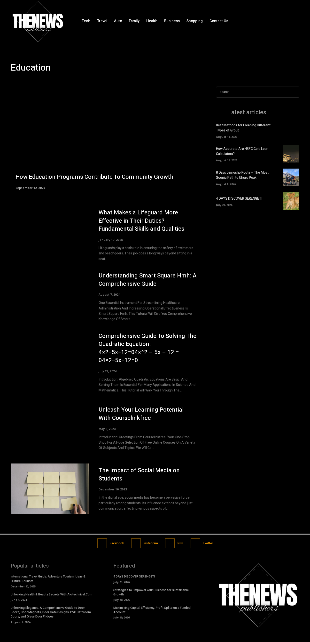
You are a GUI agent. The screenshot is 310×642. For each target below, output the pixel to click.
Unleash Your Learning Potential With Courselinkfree (141, 414)
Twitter (208, 543)
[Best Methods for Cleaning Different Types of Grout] (291, 130)
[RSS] (170, 543)
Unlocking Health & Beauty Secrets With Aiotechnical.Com (51, 594)
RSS (180, 543)
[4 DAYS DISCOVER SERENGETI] (291, 201)
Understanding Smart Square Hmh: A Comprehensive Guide (147, 279)
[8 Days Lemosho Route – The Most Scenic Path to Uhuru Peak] (291, 177)
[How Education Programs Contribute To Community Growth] (104, 138)
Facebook (117, 543)
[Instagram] (285, 21)
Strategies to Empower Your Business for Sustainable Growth (151, 592)
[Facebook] (275, 21)
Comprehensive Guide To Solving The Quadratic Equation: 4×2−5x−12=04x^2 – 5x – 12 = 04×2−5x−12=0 (147, 348)
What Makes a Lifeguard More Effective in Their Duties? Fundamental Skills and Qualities (141, 220)
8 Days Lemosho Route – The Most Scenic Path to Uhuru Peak (242, 175)
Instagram (151, 543)
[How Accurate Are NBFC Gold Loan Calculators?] (291, 154)
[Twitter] (295, 21)
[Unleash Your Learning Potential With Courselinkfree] (50, 428)
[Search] (294, 92)
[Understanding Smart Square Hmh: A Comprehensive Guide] (50, 296)
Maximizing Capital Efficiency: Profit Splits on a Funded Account (152, 609)
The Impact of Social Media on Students (139, 474)
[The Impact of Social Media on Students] (50, 488)
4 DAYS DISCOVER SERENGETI (239, 198)
